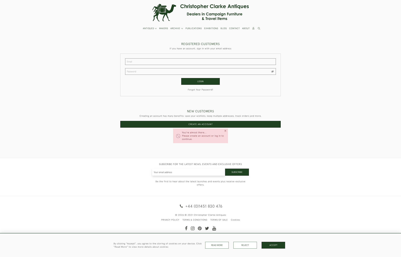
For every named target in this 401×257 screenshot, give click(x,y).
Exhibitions (211, 28)
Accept (273, 245)
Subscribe (237, 172)
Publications (193, 28)
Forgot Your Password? (200, 89)
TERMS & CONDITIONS (194, 220)
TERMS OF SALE (219, 220)
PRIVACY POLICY (170, 220)
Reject (245, 245)
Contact (234, 28)
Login (200, 81)
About (246, 28)
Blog (224, 28)
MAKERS (163, 28)
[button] (259, 28)
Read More (217, 245)
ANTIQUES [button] (149, 28)
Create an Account (200, 124)
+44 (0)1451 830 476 (203, 206)
